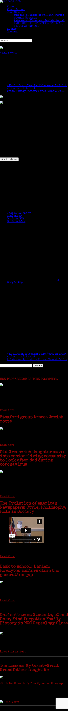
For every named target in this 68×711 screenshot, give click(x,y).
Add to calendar (9, 159)
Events (12, 29)
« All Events (8, 53)
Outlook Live (16, 221)
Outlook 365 (15, 218)
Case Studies (16, 12)
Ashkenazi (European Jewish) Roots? (39, 20)
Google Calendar (19, 213)
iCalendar (14, 216)
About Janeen (16, 9)
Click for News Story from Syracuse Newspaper (33, 683)
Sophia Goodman (25, 18)
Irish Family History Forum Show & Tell (37, 91)
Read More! (7, 410)
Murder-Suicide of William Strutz (39, 15)
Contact (12, 31)
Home (10, 7)
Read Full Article (13, 652)
